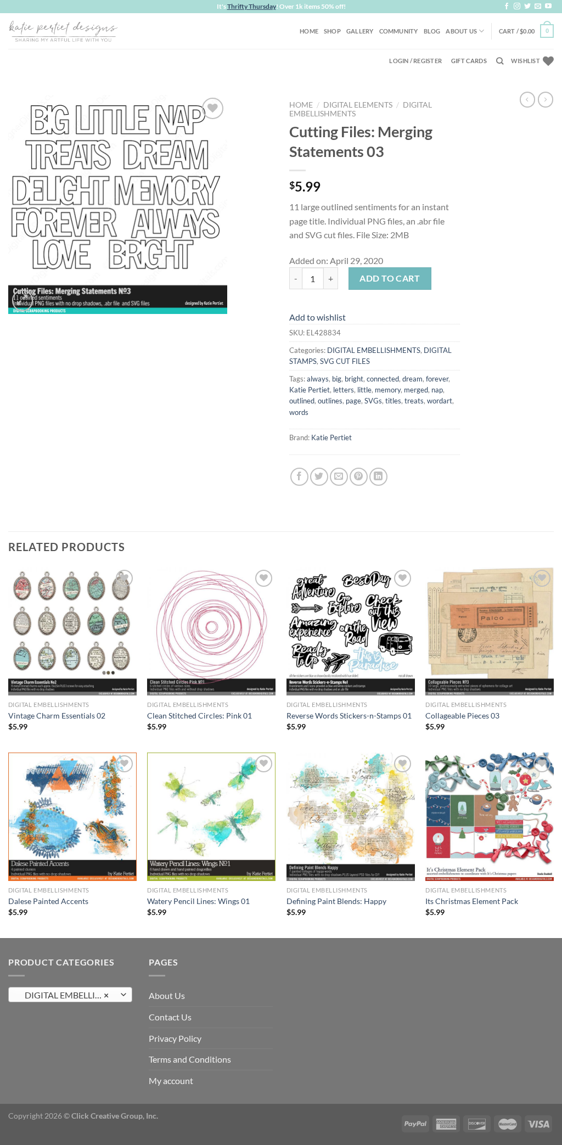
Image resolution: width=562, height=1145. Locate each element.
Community (398, 31)
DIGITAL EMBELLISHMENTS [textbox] (70, 995)
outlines (330, 400)
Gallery (360, 31)
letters (343, 389)
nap (437, 389)
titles (393, 400)
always (318, 378)
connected (383, 378)
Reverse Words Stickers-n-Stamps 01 (349, 715)
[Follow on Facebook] (506, 6)
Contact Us (170, 1017)
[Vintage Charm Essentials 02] (72, 631)
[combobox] (70, 994)
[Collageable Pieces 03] (489, 631)
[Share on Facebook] (299, 477)
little (364, 389)
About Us (461, 31)
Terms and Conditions (190, 1059)
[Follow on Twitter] (527, 6)
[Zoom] (22, 300)
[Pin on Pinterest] (359, 477)
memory (388, 389)
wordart (439, 400)
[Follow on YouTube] (548, 6)
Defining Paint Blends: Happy (336, 901)
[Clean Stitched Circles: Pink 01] (211, 631)
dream (412, 378)
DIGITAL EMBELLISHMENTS (373, 350)
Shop (332, 31)
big (336, 378)
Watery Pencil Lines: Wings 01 (198, 901)
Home (309, 31)
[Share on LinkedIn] (378, 477)
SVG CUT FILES (345, 361)
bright (354, 378)
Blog (432, 31)
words (298, 412)
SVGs (373, 400)
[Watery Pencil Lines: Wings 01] (211, 817)
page (353, 400)
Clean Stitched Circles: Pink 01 (199, 715)
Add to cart (389, 278)
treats (414, 400)
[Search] (499, 61)
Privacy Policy (175, 1038)
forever (437, 378)
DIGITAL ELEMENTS (357, 104)
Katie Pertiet (309, 389)
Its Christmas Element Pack (471, 901)
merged (416, 389)
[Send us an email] (538, 6)
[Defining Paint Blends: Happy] (350, 817)
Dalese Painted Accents (48, 901)
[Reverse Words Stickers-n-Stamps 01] (350, 631)
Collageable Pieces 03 (462, 715)
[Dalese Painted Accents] (72, 817)
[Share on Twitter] (319, 477)
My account (171, 1080)
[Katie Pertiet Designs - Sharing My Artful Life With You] (63, 30)
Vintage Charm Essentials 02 (56, 715)
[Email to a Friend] (339, 477)
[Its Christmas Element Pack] (489, 817)
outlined (301, 400)
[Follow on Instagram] (517, 6)
